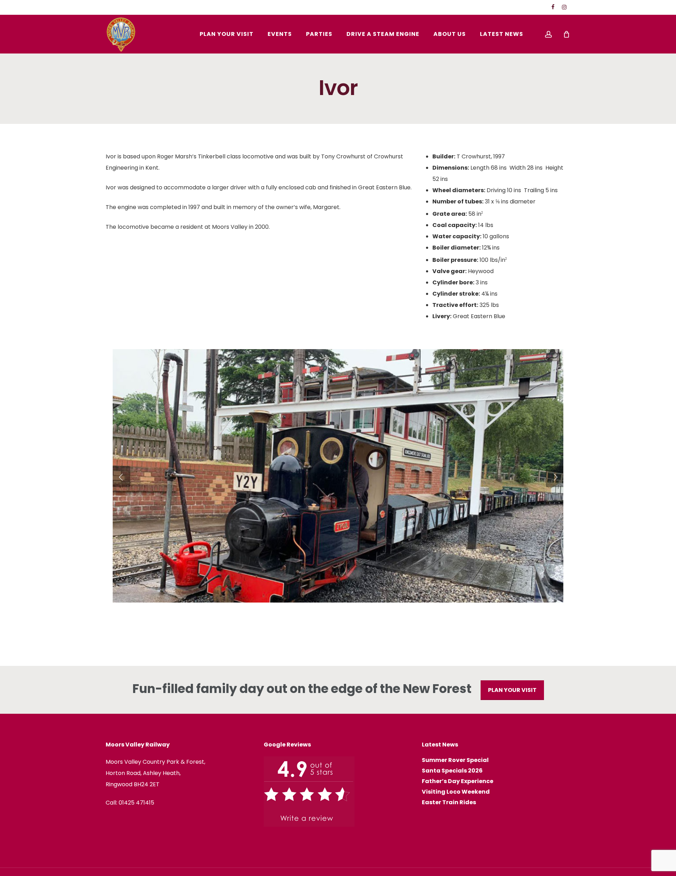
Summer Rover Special (455, 760)
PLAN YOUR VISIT (512, 690)
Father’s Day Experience (457, 781)
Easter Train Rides (449, 802)
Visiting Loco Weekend (456, 792)
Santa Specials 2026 (452, 771)
